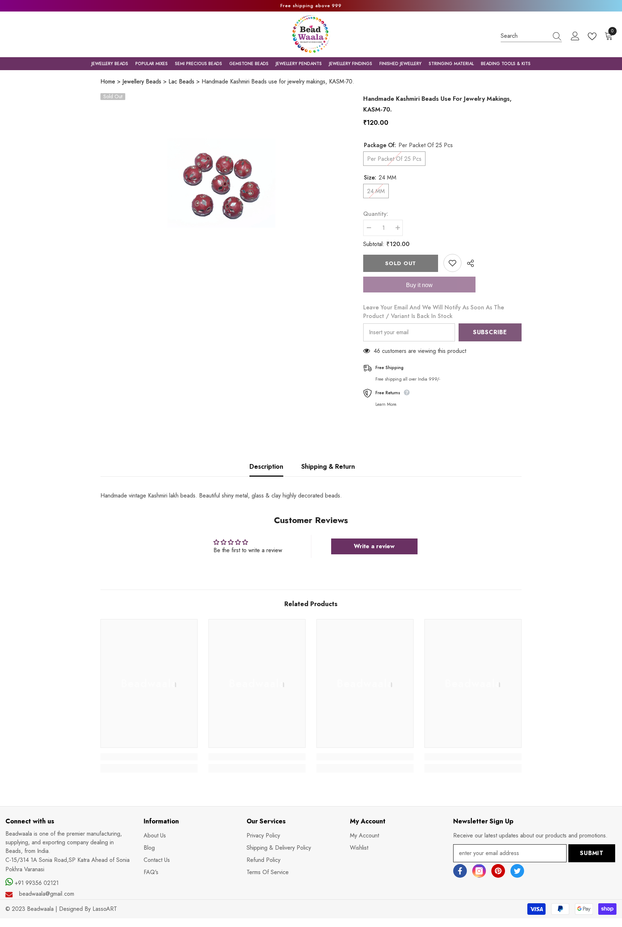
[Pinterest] (498, 871)
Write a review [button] (374, 546)
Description (266, 466)
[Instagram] (479, 871)
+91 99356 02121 (36, 883)
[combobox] (524, 35)
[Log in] (575, 36)
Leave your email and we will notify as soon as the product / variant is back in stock (433, 311)
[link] (149, 756)
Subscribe (490, 332)
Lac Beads (181, 81)
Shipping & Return (328, 466)
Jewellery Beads (141, 81)
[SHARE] (467, 263)
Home (107, 81)
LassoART (105, 909)
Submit (592, 853)
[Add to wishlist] (452, 263)
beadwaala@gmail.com (46, 894)
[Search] (531, 36)
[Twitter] (517, 871)
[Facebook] (460, 871)
